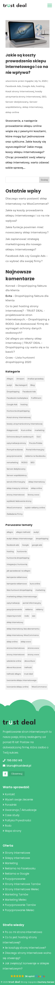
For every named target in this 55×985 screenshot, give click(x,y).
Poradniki (10, 805)
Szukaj (44, 179)
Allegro (10, 379)
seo (33, 616)
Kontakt (10, 794)
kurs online (35, 583)
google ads (37, 545)
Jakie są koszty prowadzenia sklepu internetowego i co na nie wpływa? (27, 215)
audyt (9, 385)
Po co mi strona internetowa (23, 932)
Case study (12, 815)
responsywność (14, 616)
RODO (24, 462)
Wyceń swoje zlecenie (19, 799)
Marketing (11, 863)
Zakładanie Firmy (15, 514)
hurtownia (22, 551)
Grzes (9, 357)
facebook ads (13, 545)
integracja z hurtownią (17, 564)
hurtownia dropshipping (18, 558)
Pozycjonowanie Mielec (19, 910)
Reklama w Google (17, 873)
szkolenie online (14, 661)
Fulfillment (36, 398)
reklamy (39, 609)
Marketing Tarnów (16, 894)
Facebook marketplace (17, 398)
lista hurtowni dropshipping (19, 590)
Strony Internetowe (17, 853)
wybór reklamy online (35, 507)
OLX (38, 437)
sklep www (26, 641)
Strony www (33, 494)
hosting (40, 86)
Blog (32, 385)
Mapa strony (13, 831)
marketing (39, 430)
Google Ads (28, 86)
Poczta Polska (35, 443)
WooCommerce (14, 507)
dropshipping (42, 538)
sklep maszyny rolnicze (17, 488)
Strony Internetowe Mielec (22, 889)
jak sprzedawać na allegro (18, 571)
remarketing (12, 462)
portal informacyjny (32, 603)
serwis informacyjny (16, 482)
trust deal (28, 674)
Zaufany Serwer (45, 982)
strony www (33, 654)
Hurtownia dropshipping (18, 411)
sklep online (12, 112)
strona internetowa (15, 648)
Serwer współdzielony (17, 475)
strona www (33, 648)
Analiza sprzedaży (36, 379)
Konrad (10, 285)
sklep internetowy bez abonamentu (23, 629)
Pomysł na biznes (15, 449)
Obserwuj (16, 773)
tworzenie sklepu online (17, 687)
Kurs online (26, 430)
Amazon (20, 379)
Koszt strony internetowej (20, 91)
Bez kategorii (21, 385)
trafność (28, 667)
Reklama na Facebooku (20, 868)
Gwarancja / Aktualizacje (21, 810)
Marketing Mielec (16, 900)
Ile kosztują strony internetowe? (25, 948)
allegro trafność (23, 532)
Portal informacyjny (35, 449)
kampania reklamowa (17, 577)
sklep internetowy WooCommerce (23, 635)
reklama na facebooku (35, 456)
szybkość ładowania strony (19, 501)
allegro (10, 532)
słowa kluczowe (14, 667)
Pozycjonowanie (15, 879)
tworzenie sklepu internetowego (22, 680)
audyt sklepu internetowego (20, 538)
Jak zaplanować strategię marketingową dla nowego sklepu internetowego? (23, 244)
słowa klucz (29, 661)
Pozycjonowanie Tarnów (20, 905)
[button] (27, 976)
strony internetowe (15, 494)
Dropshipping (13, 391)
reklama (29, 609)
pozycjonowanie (14, 456)
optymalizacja (13, 603)
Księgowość (12, 430)
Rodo (8, 825)
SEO (44, 96)
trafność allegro (14, 674)
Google (25, 545)
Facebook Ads (13, 86)
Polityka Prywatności (18, 820)
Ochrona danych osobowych (20, 437)
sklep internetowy (32, 107)
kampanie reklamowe (17, 583)
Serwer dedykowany (17, 101)
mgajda (29, 81)
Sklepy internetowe (17, 858)
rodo (26, 616)
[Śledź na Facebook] (5, 773)
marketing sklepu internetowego (22, 596)
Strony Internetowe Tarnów (23, 884)
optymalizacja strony (16, 443)
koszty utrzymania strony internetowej (24, 424)
